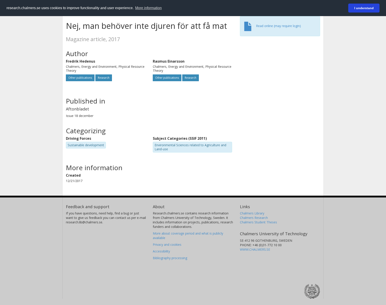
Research (103, 78)
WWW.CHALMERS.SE (255, 249)
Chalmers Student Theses (258, 222)
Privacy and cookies (167, 244)
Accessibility (161, 251)
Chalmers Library (252, 213)
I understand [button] (364, 8)
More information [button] (148, 8)
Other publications (80, 78)
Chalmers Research (254, 218)
